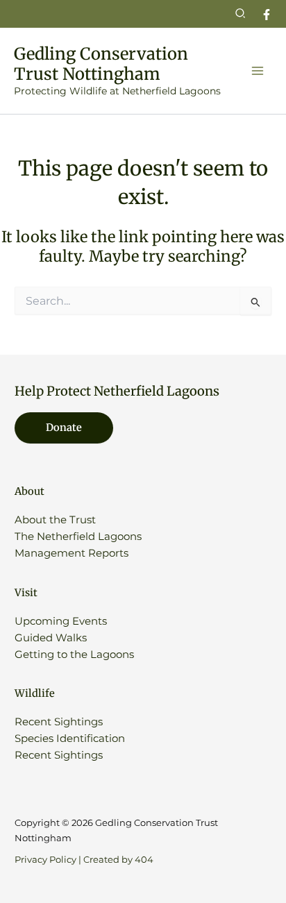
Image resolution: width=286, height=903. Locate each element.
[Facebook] (266, 14)
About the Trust (55, 520)
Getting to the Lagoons (74, 654)
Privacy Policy (45, 859)
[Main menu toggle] (257, 70)
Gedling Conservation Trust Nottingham (101, 64)
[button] (241, 14)
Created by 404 (118, 859)
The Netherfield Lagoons (78, 536)
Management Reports (71, 553)
